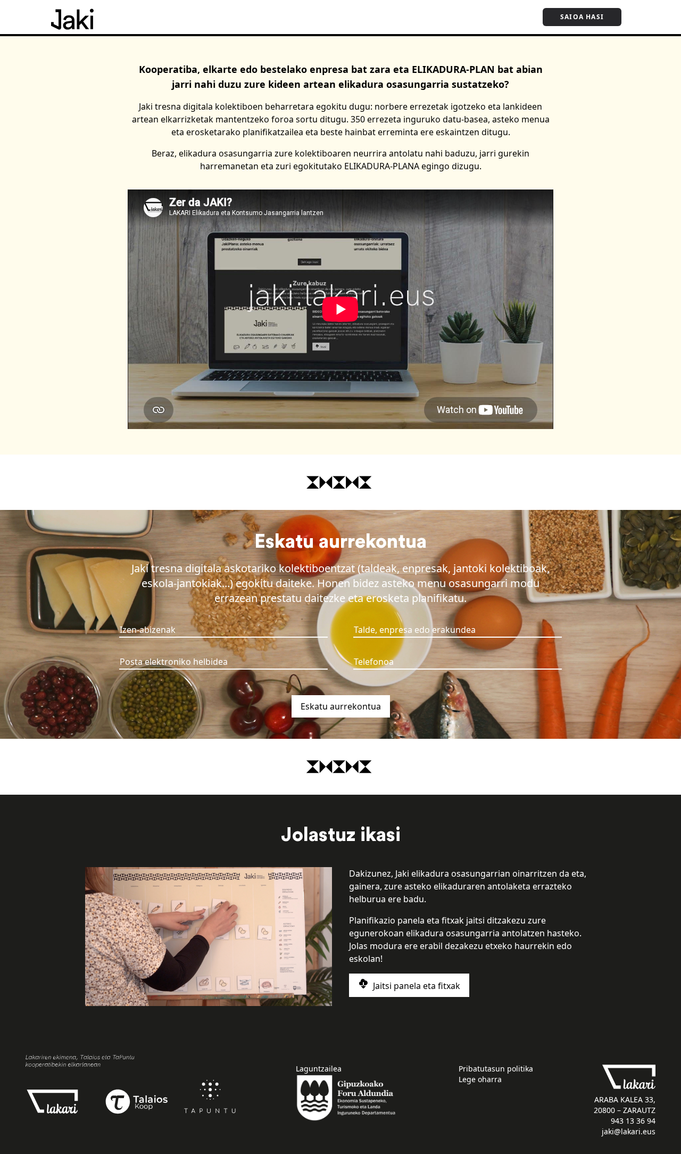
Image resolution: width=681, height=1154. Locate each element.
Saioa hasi (582, 16)
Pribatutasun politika (496, 1069)
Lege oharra (480, 1079)
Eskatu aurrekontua (341, 706)
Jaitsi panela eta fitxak (415, 986)
